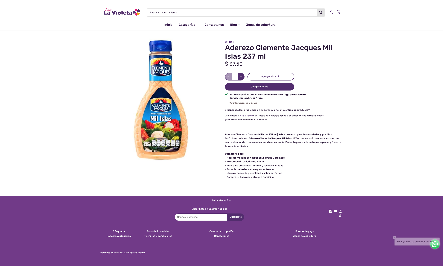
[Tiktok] (340, 215)
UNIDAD (229, 42)
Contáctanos (221, 236)
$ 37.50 (234, 64)
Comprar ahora (259, 86)
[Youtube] (335, 211)
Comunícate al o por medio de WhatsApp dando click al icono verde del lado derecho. (274, 115)
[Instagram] (340, 211)
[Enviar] (321, 12)
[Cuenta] (331, 12)
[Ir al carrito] (339, 12)
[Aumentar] (241, 76)
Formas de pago (304, 231)
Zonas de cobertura (304, 236)
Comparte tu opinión (221, 231)
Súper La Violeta (136, 252)
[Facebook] (330, 211)
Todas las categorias (119, 236)
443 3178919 (246, 115)
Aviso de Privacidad (158, 231)
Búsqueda (119, 231)
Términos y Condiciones (158, 236)
